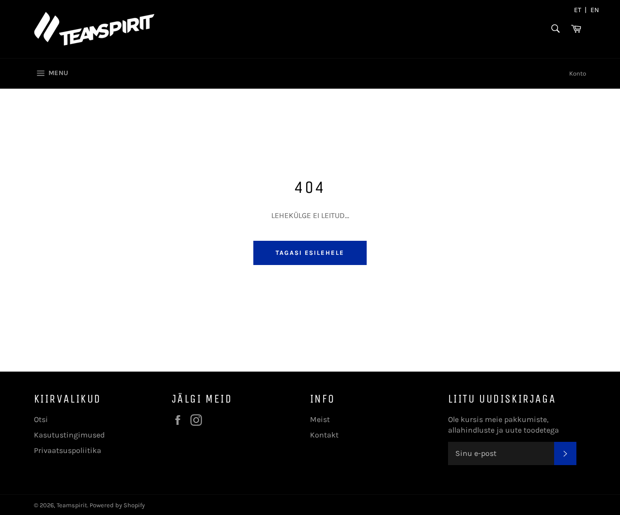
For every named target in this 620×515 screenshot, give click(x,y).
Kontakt (324, 434)
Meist (320, 419)
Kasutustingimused (69, 434)
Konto (577, 73)
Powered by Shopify (117, 505)
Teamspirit (72, 505)
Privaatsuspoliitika (67, 450)
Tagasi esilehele (310, 252)
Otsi (41, 419)
